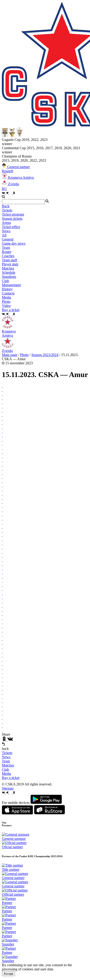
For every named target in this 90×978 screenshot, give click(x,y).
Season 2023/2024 (44, 355)
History (7, 289)
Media (6, 774)
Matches (8, 765)
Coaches (8, 256)
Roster (6, 252)
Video (6, 306)
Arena (6, 223)
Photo (6, 301)
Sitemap (8, 788)
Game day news (13, 243)
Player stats (10, 264)
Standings (9, 277)
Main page (9, 355)
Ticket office (11, 227)
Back (5, 206)
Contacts (8, 293)
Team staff (9, 260)
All (4, 235)
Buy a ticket (10, 778)
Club (5, 769)
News (6, 757)
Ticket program (13, 214)
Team (6, 761)
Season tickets (12, 218)
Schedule (8, 272)
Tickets (7, 753)
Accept (8, 973)
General (7, 239)
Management (11, 285)
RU (4, 189)
